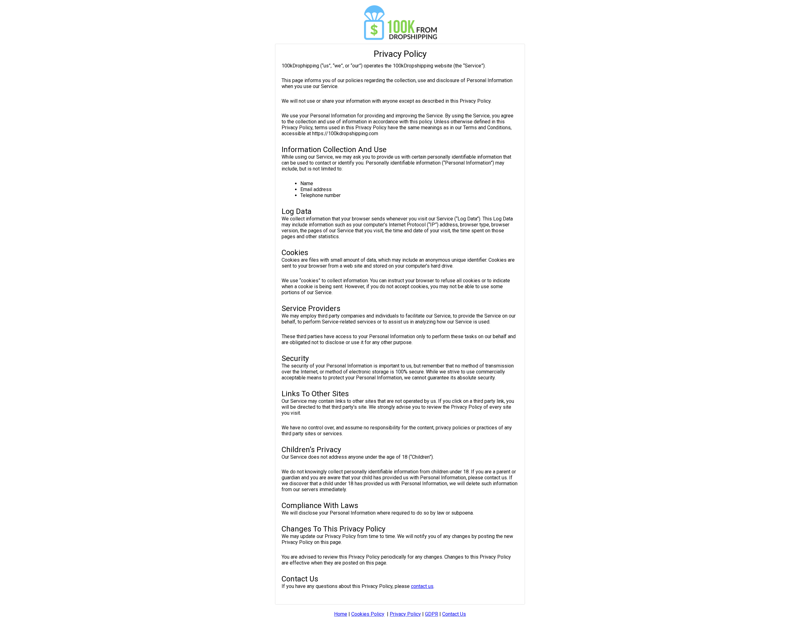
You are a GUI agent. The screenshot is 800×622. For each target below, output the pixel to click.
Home (340, 614)
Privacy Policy (405, 614)
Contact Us (454, 614)
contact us (422, 586)
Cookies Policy (367, 614)
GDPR (431, 614)
